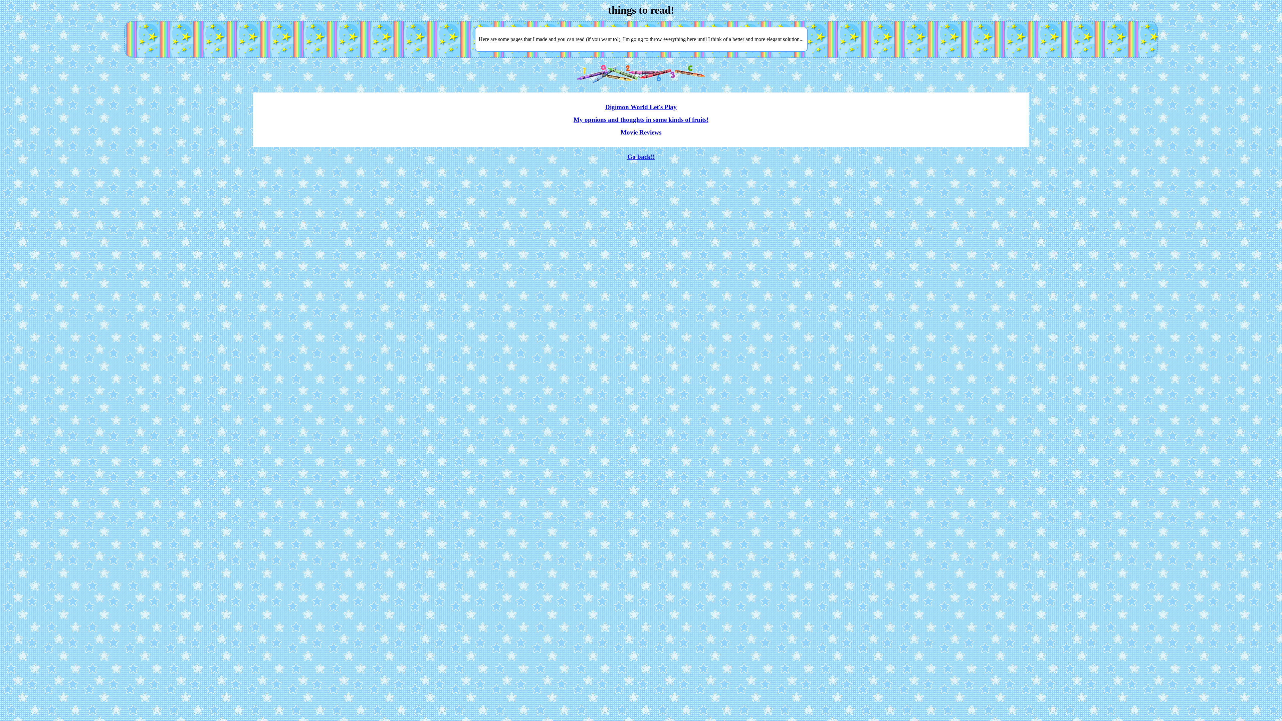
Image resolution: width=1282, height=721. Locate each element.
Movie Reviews (641, 132)
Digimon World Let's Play (641, 106)
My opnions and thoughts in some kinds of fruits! (641, 119)
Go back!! (641, 156)
